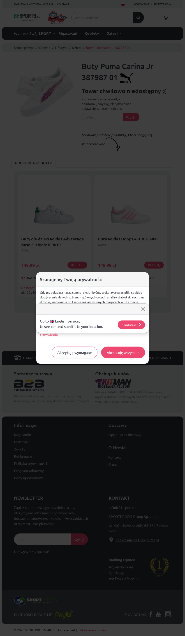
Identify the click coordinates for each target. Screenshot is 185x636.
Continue (129, 324)
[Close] (143, 309)
